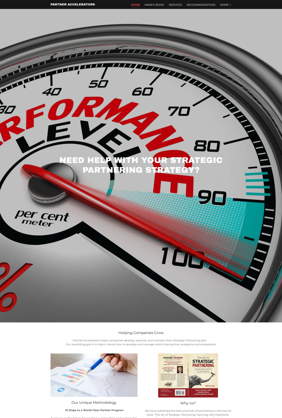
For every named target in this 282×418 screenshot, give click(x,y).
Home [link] (135, 4)
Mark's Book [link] (154, 4)
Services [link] (175, 4)
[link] (73, 4)
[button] (225, 5)
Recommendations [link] (201, 4)
